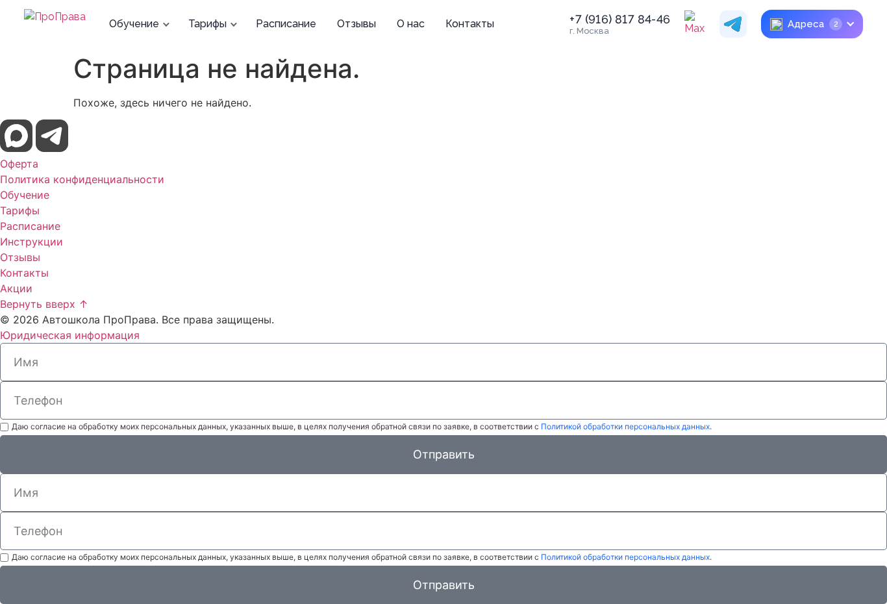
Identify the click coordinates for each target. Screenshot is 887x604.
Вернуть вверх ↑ (44, 303)
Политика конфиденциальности (82, 179)
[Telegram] (733, 24)
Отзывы (356, 24)
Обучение (134, 24)
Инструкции (31, 241)
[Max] (698, 24)
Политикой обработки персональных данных (625, 426)
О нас (411, 24)
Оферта (19, 163)
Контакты (469, 24)
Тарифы (207, 24)
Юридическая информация (70, 335)
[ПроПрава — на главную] (55, 24)
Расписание (286, 24)
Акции (16, 288)
